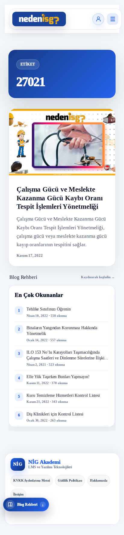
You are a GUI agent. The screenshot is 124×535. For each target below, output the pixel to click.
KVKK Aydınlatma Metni (31, 480)
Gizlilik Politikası (70, 480)
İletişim (18, 494)
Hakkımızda (98, 480)
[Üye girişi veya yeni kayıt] (98, 19)
